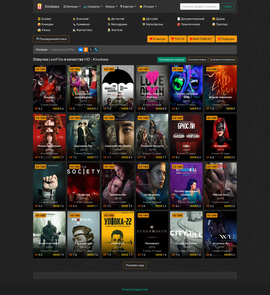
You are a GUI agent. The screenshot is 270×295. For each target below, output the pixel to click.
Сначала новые (197, 59)
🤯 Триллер (220, 24)
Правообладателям (135, 289)
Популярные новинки (171, 59)
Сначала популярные (222, 59)
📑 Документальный (189, 18)
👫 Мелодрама (117, 24)
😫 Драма (218, 18)
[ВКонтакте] (80, 49)
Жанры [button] (110, 6)
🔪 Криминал (81, 24)
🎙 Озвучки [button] (127, 6)
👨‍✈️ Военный (80, 18)
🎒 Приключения (188, 24)
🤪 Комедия (45, 24)
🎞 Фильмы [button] (71, 6)
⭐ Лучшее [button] (146, 6)
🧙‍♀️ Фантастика (82, 29)
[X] (91, 49)
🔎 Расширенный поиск (51, 38)
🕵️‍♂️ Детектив (115, 18)
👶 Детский (150, 18)
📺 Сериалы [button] (92, 6)
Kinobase (52, 6)
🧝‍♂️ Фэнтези (115, 29)
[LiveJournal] (96, 49)
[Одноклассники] (86, 49)
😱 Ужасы (43, 29)
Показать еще (135, 265)
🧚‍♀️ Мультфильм (152, 24)
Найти (228, 6)
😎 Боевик (44, 18)
